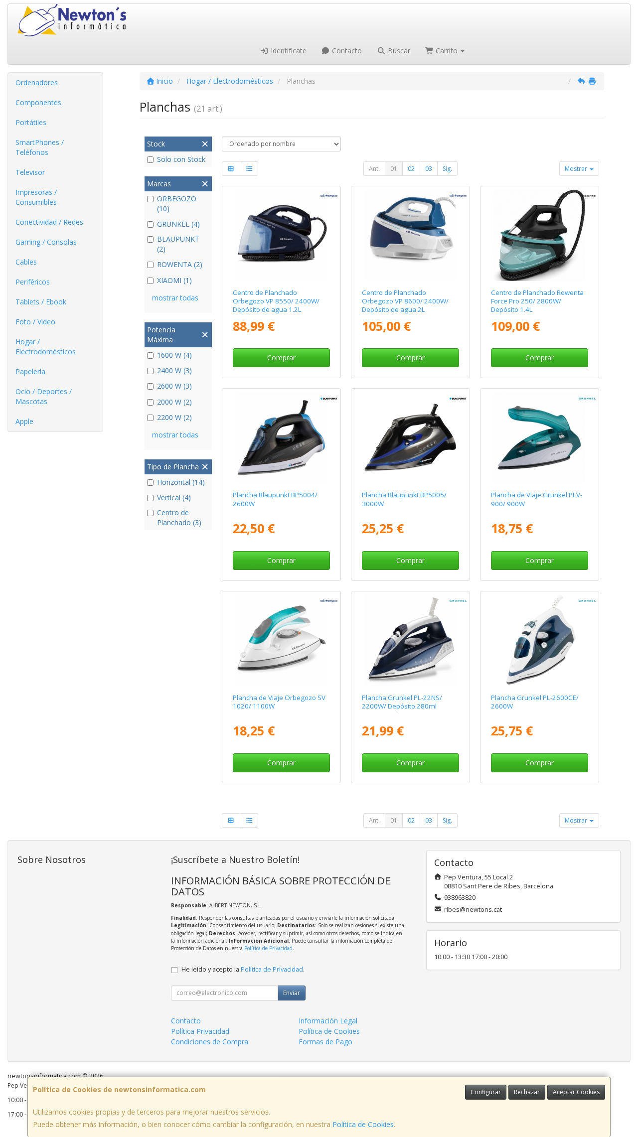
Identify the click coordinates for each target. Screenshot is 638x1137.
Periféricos (32, 281)
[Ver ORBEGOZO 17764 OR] (410, 235)
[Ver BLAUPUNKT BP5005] (410, 437)
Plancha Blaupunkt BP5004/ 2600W (275, 499)
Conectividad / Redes (49, 222)
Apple (24, 421)
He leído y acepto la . (243, 969)
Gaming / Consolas (46, 242)
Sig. (447, 168)
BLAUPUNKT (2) (178, 244)
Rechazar (527, 1092)
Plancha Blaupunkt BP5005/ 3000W (404, 499)
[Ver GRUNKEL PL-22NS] (410, 640)
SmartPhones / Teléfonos (39, 147)
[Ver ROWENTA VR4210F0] (539, 235)
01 (393, 168)
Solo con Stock (181, 159)
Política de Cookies (363, 1124)
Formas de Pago (325, 1041)
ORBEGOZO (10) (176, 203)
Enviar (291, 993)
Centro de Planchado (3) (179, 517)
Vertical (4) (174, 497)
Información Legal (328, 1020)
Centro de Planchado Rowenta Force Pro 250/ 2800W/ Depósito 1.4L (537, 301)
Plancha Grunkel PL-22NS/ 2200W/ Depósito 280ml (402, 702)
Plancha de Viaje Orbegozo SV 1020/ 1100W (279, 702)
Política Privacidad (200, 1031)
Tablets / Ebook (40, 301)
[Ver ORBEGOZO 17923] (281, 640)
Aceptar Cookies (576, 1092)
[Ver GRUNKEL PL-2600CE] (539, 640)
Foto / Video (35, 321)
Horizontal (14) (181, 482)
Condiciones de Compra (209, 1041)
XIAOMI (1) (174, 280)
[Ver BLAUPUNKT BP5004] (281, 437)
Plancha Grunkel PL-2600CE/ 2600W (535, 702)
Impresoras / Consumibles (36, 197)
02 (411, 168)
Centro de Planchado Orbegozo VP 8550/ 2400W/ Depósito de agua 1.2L (276, 301)
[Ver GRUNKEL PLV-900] (539, 437)
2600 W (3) (174, 386)
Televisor (30, 172)
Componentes (38, 102)
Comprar (281, 357)
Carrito (447, 50)
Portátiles (30, 122)
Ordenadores (36, 82)
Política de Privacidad (268, 948)
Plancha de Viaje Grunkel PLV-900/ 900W (536, 499)
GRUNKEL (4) (178, 224)
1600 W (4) (174, 355)
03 (428, 168)
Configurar (486, 1092)
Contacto (346, 50)
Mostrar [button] (577, 168)
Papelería (30, 371)
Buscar (398, 50)
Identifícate (288, 50)
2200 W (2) (174, 417)
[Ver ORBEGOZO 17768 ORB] (281, 235)
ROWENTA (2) (179, 264)
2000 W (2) (174, 402)
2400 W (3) (174, 370)
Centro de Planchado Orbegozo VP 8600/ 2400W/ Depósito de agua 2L (405, 301)
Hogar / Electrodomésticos (45, 346)
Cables (26, 262)
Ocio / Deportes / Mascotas (43, 396)
